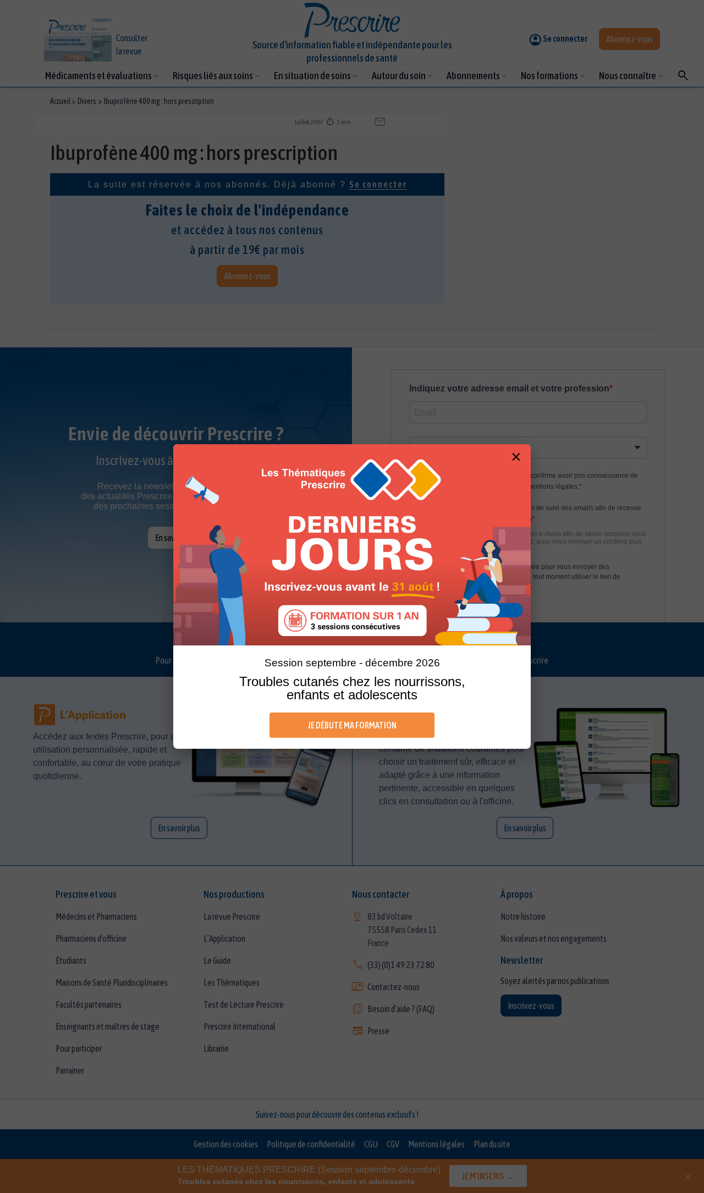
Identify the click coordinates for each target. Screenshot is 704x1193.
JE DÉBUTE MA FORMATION (352, 725)
